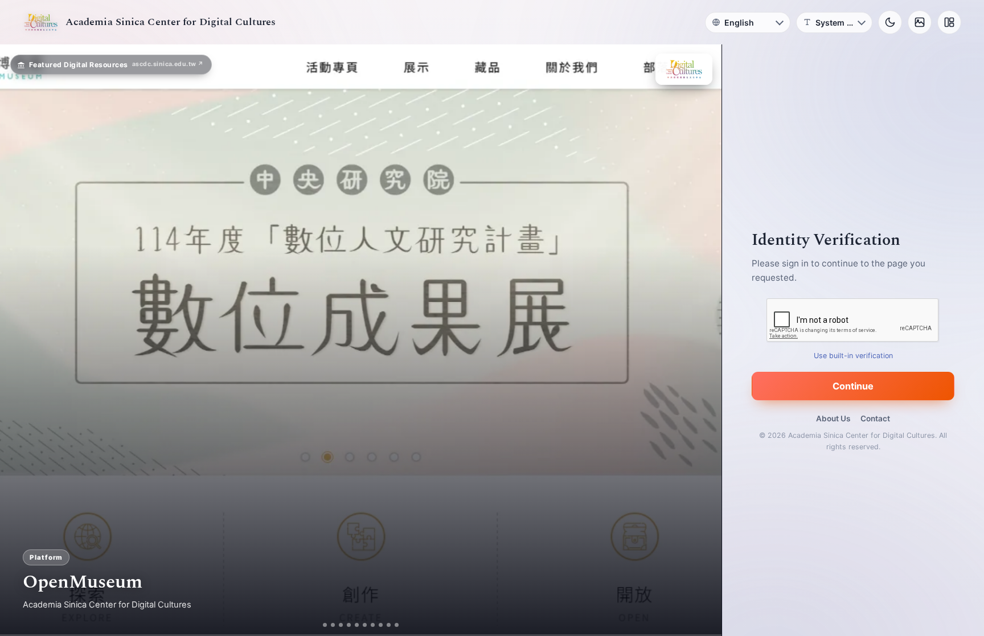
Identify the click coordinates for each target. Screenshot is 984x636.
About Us (833, 418)
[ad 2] (329, 625)
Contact (875, 418)
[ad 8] (385, 625)
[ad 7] (377, 625)
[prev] (20, 340)
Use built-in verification (853, 355)
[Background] (920, 22)
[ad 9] (393, 625)
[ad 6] (369, 625)
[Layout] (949, 22)
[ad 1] (321, 625)
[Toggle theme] (890, 22)
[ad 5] (361, 625)
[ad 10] (401, 625)
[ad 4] (353, 625)
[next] (701, 340)
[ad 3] (341, 625)
